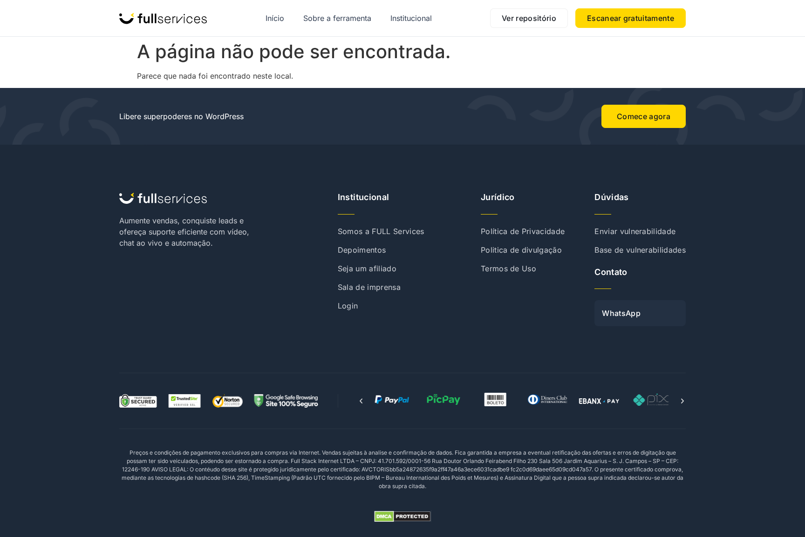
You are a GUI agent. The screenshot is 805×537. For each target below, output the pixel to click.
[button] (361, 401)
